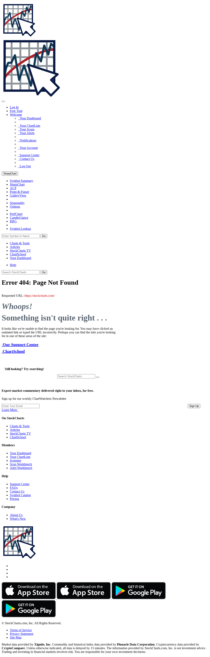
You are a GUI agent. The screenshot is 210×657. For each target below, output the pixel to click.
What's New (18, 518)
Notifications (27, 140)
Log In (14, 107)
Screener (15, 460)
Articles (15, 247)
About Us (16, 515)
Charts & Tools (20, 243)
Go (44, 236)
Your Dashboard (29, 118)
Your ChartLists (29, 125)
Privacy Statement (21, 633)
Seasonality (17, 203)
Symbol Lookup (20, 228)
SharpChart (10, 173)
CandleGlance (19, 217)
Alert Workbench (21, 468)
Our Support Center (20, 344)
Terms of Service (21, 630)
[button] (16, 114)
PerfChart (16, 214)
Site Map (16, 637)
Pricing (14, 499)
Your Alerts (26, 133)
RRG (13, 221)
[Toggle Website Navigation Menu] (3, 101)
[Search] (97, 377)
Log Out (24, 166)
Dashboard (20, 258)
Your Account (28, 148)
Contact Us (26, 159)
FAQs (14, 487)
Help (13, 265)
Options (15, 206)
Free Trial (16, 111)
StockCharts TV (20, 250)
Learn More (10, 410)
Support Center (28, 155)
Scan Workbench (21, 464)
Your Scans (26, 129)
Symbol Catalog (20, 495)
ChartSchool (18, 254)
